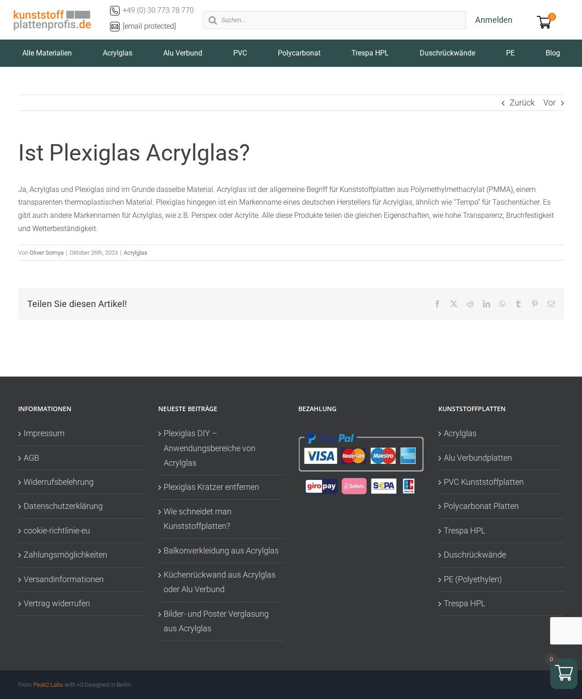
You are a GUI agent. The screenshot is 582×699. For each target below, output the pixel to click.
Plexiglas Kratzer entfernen (211, 487)
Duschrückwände (475, 554)
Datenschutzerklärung (63, 506)
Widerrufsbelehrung (59, 482)
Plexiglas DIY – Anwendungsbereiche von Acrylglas (210, 448)
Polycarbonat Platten (481, 506)
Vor (549, 102)
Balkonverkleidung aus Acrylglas (221, 550)
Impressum (44, 433)
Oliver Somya (47, 252)
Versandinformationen (64, 579)
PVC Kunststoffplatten (484, 482)
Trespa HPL (465, 530)
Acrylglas (135, 252)
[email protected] (149, 26)
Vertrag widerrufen (57, 603)
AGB (31, 458)
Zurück (522, 102)
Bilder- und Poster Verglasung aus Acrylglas (216, 621)
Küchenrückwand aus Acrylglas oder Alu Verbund (220, 582)
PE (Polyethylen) (473, 579)
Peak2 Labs (48, 684)
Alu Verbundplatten (478, 458)
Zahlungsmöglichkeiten (65, 554)
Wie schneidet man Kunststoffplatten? (197, 519)
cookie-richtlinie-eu (57, 530)
